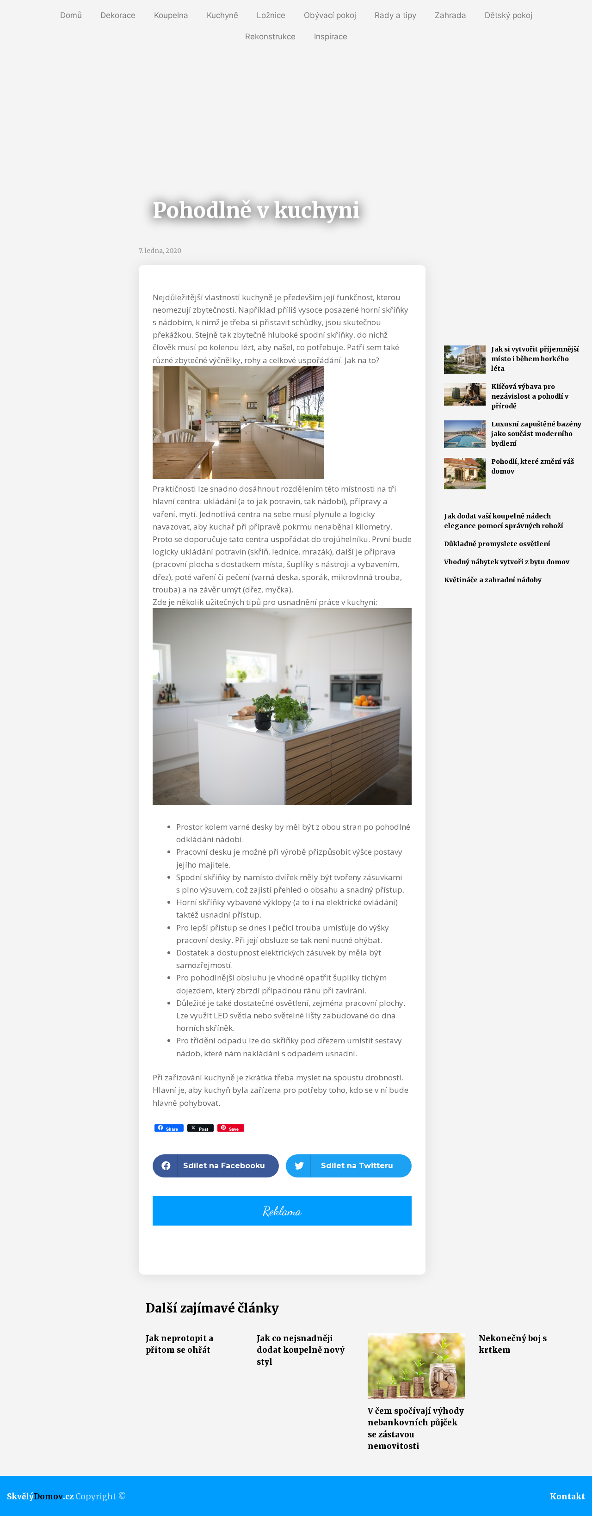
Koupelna (171, 15)
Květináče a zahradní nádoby (493, 580)
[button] (216, 1165)
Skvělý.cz (40, 1496)
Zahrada (450, 15)
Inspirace (330, 36)
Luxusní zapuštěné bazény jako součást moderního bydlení (536, 434)
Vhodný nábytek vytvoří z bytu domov (506, 562)
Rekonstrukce (270, 36)
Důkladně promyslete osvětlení (497, 544)
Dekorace (118, 15)
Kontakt (567, 1496)
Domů (71, 15)
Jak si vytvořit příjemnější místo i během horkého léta (535, 359)
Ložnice (271, 15)
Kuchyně (222, 15)
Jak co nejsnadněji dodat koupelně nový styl (301, 1350)
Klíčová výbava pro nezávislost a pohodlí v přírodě (529, 396)
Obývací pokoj (330, 15)
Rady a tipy (395, 15)
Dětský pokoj (508, 15)
